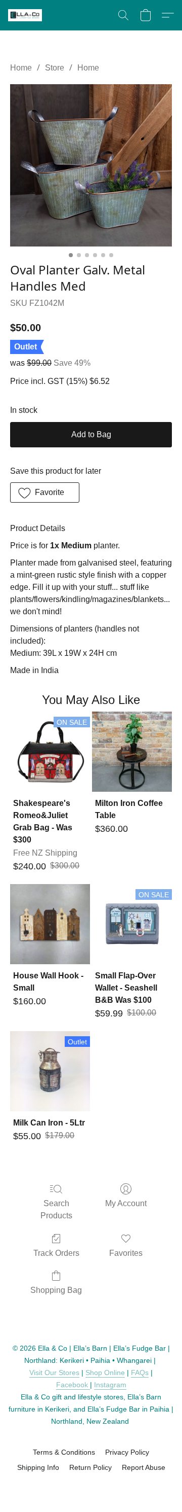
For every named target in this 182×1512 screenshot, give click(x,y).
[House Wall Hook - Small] (50, 924)
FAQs (140, 1372)
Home (21, 67)
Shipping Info (38, 1467)
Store (54, 67)
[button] (25, 15)
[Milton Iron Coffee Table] (132, 752)
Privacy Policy (127, 1452)
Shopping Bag (56, 1290)
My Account (126, 1203)
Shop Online (105, 1372)
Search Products (56, 1209)
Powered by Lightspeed (91, 1485)
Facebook (73, 1385)
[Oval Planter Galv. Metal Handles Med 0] (91, 165)
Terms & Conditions (64, 1452)
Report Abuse (143, 1467)
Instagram (110, 1385)
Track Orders (56, 1253)
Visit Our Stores (54, 1372)
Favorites (126, 1253)
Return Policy (90, 1467)
